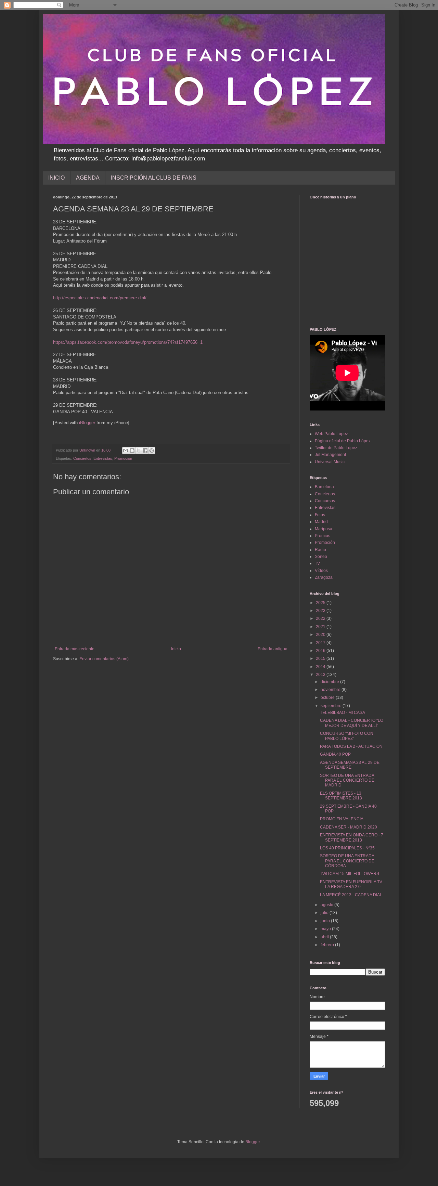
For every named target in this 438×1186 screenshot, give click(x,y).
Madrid (321, 521)
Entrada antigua (272, 649)
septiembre (332, 705)
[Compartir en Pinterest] (151, 450)
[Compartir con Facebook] (145, 450)
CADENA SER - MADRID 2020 (348, 827)
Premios (322, 535)
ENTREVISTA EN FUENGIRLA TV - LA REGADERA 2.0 (352, 884)
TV (317, 563)
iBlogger (87, 422)
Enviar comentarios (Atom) (104, 658)
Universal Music (330, 461)
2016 (321, 650)
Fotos (320, 514)
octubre (328, 697)
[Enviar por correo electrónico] (125, 450)
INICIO (56, 178)
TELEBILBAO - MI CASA (342, 712)
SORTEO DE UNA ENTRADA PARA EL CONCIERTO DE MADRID (347, 780)
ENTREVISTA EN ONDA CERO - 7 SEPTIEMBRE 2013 (351, 837)
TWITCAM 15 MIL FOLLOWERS (349, 873)
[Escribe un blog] (132, 450)
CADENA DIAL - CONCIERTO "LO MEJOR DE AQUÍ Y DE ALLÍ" (351, 723)
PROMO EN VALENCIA (341, 819)
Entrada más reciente (74, 649)
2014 (321, 666)
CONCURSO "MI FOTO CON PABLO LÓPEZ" (346, 736)
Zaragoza (324, 577)
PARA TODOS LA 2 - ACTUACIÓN (351, 746)
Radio (320, 549)
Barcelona (324, 486)
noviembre (331, 689)
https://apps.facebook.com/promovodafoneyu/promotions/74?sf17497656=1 (128, 342)
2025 (321, 602)
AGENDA (88, 178)
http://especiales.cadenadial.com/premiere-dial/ (99, 297)
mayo (326, 928)
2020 (321, 634)
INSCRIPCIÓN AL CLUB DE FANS (153, 178)
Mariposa (323, 528)
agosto (327, 904)
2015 (321, 658)
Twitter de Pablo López (336, 447)
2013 (321, 674)
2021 (321, 626)
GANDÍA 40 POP (335, 754)
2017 (321, 642)
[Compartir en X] (138, 450)
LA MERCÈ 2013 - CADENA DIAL (351, 894)
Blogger (252, 1141)
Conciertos (82, 458)
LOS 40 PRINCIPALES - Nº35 (347, 848)
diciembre (330, 681)
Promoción (123, 458)
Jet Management (330, 454)
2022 (321, 618)
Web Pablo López (331, 433)
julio (325, 912)
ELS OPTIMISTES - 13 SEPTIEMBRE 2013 (341, 795)
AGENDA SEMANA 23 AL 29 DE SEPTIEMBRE (349, 765)
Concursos (325, 500)
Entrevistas (102, 458)
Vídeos (321, 570)
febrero (328, 944)
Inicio (176, 649)
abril (325, 937)
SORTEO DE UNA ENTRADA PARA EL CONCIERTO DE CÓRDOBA (347, 860)
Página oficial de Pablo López (343, 441)
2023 (321, 610)
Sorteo (321, 556)
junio (326, 920)
